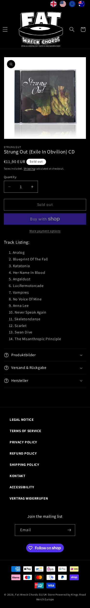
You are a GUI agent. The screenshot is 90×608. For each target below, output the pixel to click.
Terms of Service (25, 430)
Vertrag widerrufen (29, 498)
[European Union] (72, 5)
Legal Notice (22, 419)
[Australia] (81, 5)
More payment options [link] (45, 231)
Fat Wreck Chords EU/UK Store (35, 594)
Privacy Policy (23, 442)
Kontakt (17, 475)
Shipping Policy (24, 464)
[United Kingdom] (53, 5)
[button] (71, 29)
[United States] (62, 5)
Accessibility (22, 487)
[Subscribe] (69, 530)
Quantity (10, 177)
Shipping (29, 168)
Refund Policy (23, 453)
